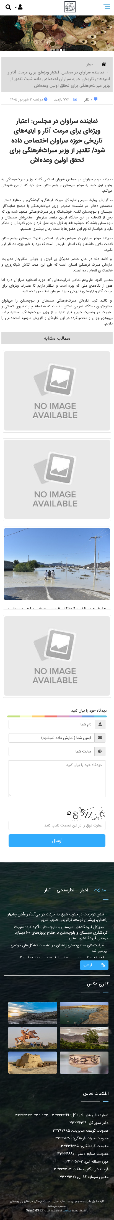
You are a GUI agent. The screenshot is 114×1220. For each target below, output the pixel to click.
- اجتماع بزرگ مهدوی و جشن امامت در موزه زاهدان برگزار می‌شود (62, 948)
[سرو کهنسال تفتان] (84, 1038)
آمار (48, 890)
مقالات (100, 890)
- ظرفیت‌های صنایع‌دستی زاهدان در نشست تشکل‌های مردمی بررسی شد (59, 935)
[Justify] (18, 7)
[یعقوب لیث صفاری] (32, 1038)
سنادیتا (67, 1211)
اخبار (90, 64)
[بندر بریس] (84, 1013)
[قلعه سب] (32, 1063)
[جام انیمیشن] (84, 1063)
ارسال (57, 840)
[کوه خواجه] (32, 1013)
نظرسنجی (65, 890)
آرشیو (88, 965)
